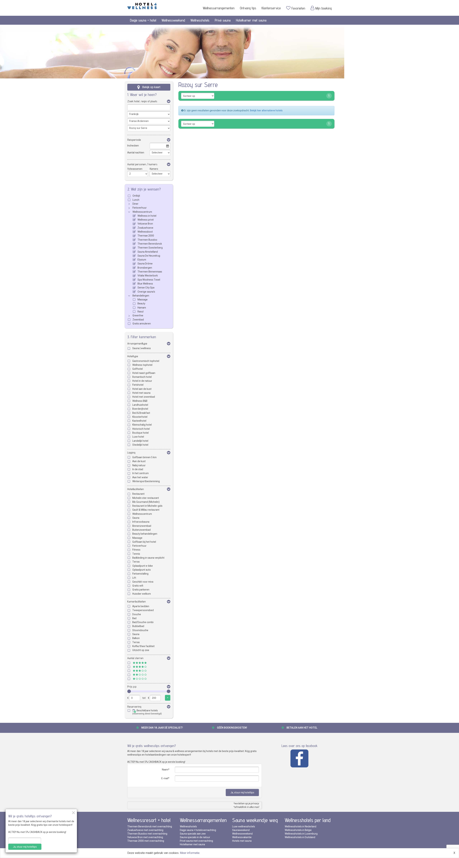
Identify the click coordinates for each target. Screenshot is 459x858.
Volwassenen (134, 169)
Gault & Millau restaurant (145, 510)
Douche (136, 614)
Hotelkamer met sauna (251, 20)
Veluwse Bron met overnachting (145, 837)
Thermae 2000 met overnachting (145, 841)
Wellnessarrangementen (219, 8)
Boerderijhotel (140, 409)
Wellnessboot (145, 232)
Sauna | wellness (141, 348)
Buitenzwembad (141, 530)
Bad (134, 618)
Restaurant (138, 494)
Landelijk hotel (140, 441)
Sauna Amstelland (148, 252)
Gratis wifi (137, 586)
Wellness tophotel (142, 365)
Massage (143, 300)
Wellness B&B (139, 401)
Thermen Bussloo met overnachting (147, 834)
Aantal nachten (135, 153)
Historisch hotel (141, 429)
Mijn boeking (323, 8)
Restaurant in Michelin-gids (147, 506)
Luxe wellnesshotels (243, 826)
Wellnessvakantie (242, 837)
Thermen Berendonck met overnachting (149, 826)
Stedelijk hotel (140, 445)
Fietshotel (137, 385)
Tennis (136, 554)
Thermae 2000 (146, 236)
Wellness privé (146, 220)
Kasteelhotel (139, 421)
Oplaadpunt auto (141, 570)
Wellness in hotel (147, 216)
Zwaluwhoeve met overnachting (145, 830)
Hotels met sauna (242, 841)
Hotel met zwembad (143, 397)
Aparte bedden (140, 606)
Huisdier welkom (141, 594)
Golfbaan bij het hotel (144, 542)
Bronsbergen (145, 268)
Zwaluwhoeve (145, 228)
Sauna (135, 518)
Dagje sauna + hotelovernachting (198, 830)
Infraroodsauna (140, 522)
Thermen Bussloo (147, 240)
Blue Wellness (145, 284)
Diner (135, 204)
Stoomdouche (140, 630)
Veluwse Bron (145, 224)
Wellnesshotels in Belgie (298, 830)
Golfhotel (137, 369)
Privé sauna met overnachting (196, 841)
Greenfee (138, 315)
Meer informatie (190, 853)
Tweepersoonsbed (143, 610)
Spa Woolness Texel (149, 280)
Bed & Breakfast (141, 413)
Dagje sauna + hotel (143, 20)
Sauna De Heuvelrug (149, 256)
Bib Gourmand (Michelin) (146, 502)
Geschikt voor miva (142, 582)
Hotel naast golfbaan (143, 373)
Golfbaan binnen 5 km (144, 457)
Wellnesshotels (199, 20)
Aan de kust (139, 461)
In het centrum (140, 473)
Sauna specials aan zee (193, 834)
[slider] (129, 691)
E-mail (164, 778)
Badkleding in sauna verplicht (148, 558)
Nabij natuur (139, 465)
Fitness (136, 550)
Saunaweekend (241, 830)
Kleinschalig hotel (142, 425)
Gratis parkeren (140, 590)
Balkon (136, 638)
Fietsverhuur (140, 208)
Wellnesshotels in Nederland (300, 826)
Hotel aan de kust (142, 389)
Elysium (142, 260)
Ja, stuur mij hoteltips (242, 792)
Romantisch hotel (142, 377)
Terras (136, 562)
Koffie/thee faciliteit (143, 646)
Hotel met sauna (141, 393)
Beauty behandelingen (144, 534)
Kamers (154, 169)
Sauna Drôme (145, 264)
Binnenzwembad (141, 526)
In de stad (137, 469)
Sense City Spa (146, 288)
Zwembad (138, 320)
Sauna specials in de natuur (195, 837)
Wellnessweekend (173, 20)
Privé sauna (223, 20)
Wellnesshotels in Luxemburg (301, 834)
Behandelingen (141, 296)
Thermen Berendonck (150, 244)
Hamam (142, 308)
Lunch (136, 200)
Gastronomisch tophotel (145, 361)
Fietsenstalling (140, 574)
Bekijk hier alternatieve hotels (266, 110)
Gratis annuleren (142, 324)
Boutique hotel (140, 433)
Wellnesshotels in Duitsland (300, 837)
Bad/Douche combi (142, 622)
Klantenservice (271, 8)
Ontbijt (136, 196)
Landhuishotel (140, 405)
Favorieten (298, 8)
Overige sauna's (146, 292)
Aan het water (140, 477)
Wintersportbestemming (146, 481)
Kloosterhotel (139, 417)
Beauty (141, 303)
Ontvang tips (248, 8)
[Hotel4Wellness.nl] (142, 5)
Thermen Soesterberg (150, 248)
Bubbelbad (138, 626)
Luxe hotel (138, 437)
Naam (165, 770)
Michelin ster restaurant (145, 498)
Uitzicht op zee (140, 650)
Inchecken (133, 146)
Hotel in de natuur (142, 381)
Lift (134, 578)
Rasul (140, 312)
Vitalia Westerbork (148, 276)
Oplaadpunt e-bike (142, 566)
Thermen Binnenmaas (150, 272)
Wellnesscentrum (142, 212)
